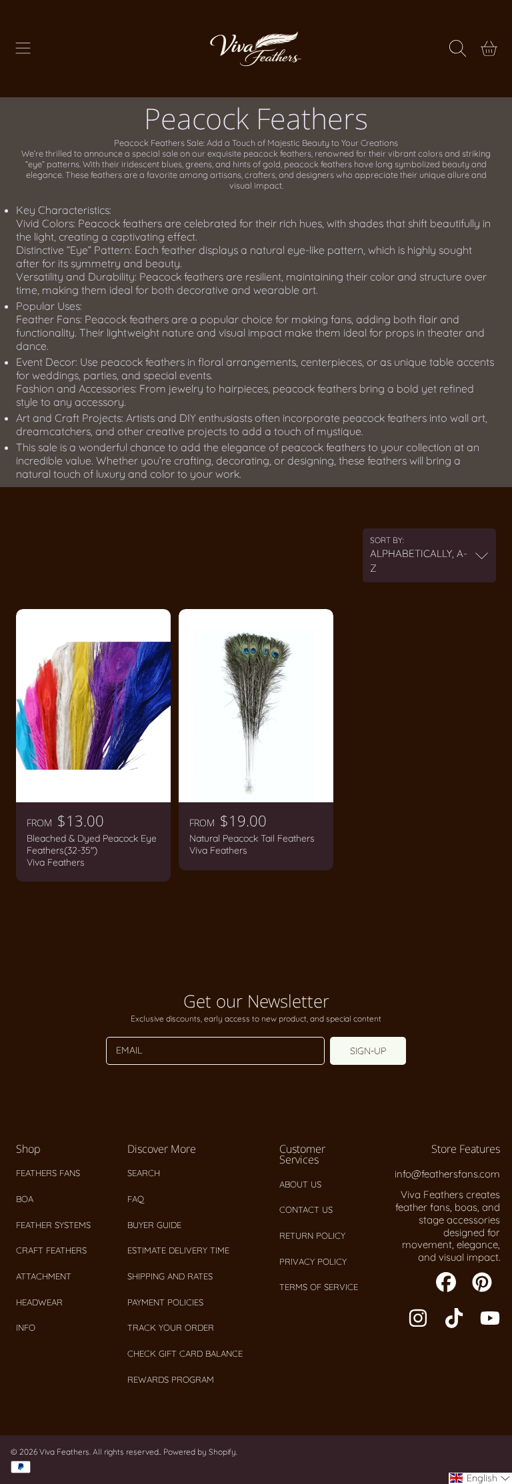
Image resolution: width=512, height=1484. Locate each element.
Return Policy (312, 1235)
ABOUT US (300, 1184)
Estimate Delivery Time (178, 1250)
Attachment (43, 1276)
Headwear (39, 1302)
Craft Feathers (51, 1250)
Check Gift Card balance (185, 1353)
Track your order (170, 1327)
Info (25, 1327)
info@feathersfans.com (447, 1173)
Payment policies (165, 1302)
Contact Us (306, 1209)
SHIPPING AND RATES (170, 1276)
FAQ (135, 1198)
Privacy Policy (313, 1261)
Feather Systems (53, 1224)
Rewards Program (170, 1379)
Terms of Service (318, 1286)
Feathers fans (48, 1172)
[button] (23, 48)
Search (143, 1172)
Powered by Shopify (199, 1452)
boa (24, 1198)
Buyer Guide (154, 1224)
